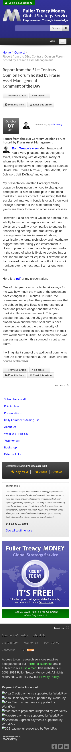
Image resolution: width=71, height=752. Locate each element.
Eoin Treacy (56, 124)
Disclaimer (28, 668)
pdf (18, 278)
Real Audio (39, 472)
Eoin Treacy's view (25, 148)
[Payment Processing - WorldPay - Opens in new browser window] (14, 738)
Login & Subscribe (18, 2)
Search (56, 28)
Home (7, 52)
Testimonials (31, 642)
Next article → (40, 95)
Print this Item (15, 104)
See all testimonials (19, 530)
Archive (57, 472)
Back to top (60, 385)
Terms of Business (39, 664)
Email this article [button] (42, 104)
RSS (23, 650)
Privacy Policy (49, 677)
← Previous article (15, 95)
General (19, 52)
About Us (39, 635)
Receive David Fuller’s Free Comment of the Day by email (35, 613)
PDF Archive (51, 642)
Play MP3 (21, 472)
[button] (65, 28)
